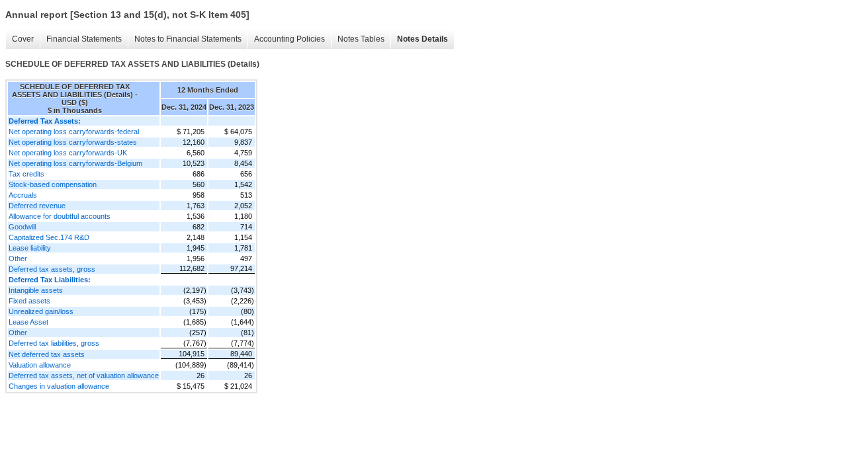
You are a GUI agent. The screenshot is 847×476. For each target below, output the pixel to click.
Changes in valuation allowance (59, 386)
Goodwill (22, 227)
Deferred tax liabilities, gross (54, 343)
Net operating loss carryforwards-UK (68, 153)
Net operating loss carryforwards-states (73, 142)
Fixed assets (29, 301)
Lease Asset (28, 322)
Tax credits (26, 174)
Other (18, 258)
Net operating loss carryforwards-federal (74, 132)
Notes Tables (360, 39)
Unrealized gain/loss (41, 311)
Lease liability (30, 248)
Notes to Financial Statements (188, 39)
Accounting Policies (289, 39)
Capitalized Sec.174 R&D (49, 237)
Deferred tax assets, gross (52, 269)
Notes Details (422, 39)
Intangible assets (36, 290)
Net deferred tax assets (47, 354)
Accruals (23, 195)
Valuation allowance (40, 365)
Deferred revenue (37, 206)
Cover (23, 39)
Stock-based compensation (53, 184)
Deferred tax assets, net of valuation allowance (84, 375)
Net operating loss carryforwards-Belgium (75, 163)
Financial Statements (84, 39)
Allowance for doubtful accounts (60, 216)
